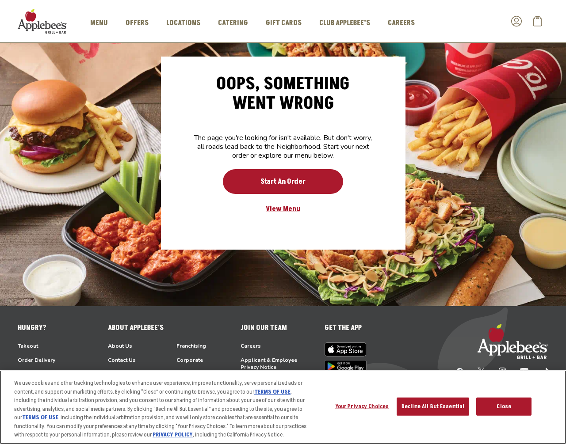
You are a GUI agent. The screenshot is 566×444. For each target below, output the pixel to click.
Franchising (191, 345)
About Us (120, 345)
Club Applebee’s (344, 23)
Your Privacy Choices (362, 406)
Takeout (28, 345)
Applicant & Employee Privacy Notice (269, 364)
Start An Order (283, 181)
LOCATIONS (183, 23)
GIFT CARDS (284, 23)
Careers (251, 345)
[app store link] (346, 349)
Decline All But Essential (433, 406)
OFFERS (137, 23)
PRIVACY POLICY (173, 435)
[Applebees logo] (42, 21)
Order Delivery (36, 360)
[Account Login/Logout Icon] (516, 21)
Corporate (189, 360)
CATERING (233, 23)
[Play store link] (346, 366)
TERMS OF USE (272, 392)
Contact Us (122, 360)
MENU (99, 23)
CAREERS (401, 23)
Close (504, 406)
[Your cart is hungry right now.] (537, 21)
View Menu (283, 209)
